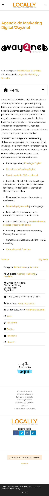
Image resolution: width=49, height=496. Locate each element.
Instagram (12, 323)
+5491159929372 (26, 303)
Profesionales (23, 70)
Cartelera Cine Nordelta (25, 403)
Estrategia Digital (32, 163)
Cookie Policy (14, 489)
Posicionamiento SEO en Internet (22, 175)
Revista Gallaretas (28, 408)
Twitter (10, 329)
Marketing (32, 74)
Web (9, 316)
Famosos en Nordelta (24, 397)
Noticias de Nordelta (24, 391)
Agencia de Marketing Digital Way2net (21, 25)
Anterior (5, 259)
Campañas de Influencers (18, 249)
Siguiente (43, 259)
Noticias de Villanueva (24, 394)
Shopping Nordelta (24, 400)
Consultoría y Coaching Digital (20, 169)
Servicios (36, 70)
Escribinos (24, 463)
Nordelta (5, 78)
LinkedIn (11, 342)
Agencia (23, 74)
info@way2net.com (35, 310)
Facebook (12, 336)
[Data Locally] (24, 5)
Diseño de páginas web (17, 206)
